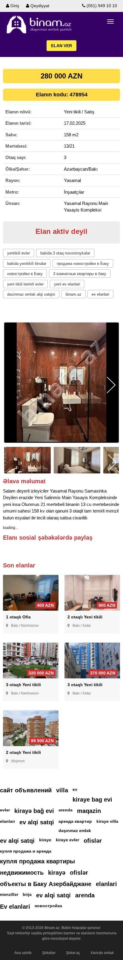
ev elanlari (100, 294)
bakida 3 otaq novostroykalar (65, 253)
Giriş (14, 5)
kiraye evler (67, 839)
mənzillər (9, 894)
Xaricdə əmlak (102, 953)
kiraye (45, 839)
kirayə (56, 872)
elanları (7, 821)
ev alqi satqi (36, 822)
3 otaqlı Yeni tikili (23, 684)
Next (111, 384)
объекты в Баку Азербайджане (45, 884)
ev (75, 789)
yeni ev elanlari (67, 284)
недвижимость (22, 872)
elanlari (106, 884)
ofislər (93, 840)
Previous (11, 384)
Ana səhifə (23, 953)
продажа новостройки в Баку (83, 263)
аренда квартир (75, 821)
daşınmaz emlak (75, 830)
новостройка (48, 905)
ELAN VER (61, 45)
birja (27, 894)
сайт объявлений (26, 790)
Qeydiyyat (39, 5)
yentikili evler (18, 253)
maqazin (89, 811)
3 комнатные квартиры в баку (79, 273)
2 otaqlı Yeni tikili (84, 617)
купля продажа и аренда (25, 851)
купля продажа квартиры (37, 861)
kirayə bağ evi (34, 811)
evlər (5, 810)
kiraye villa (107, 821)
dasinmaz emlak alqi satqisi (31, 294)
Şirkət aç (73, 953)
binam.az (74, 294)
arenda (66, 810)
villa (62, 790)
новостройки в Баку (25, 273)
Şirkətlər (49, 953)
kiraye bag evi (92, 799)
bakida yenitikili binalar (26, 263)
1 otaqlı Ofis (18, 617)
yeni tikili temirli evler (25, 284)
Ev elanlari (15, 906)
